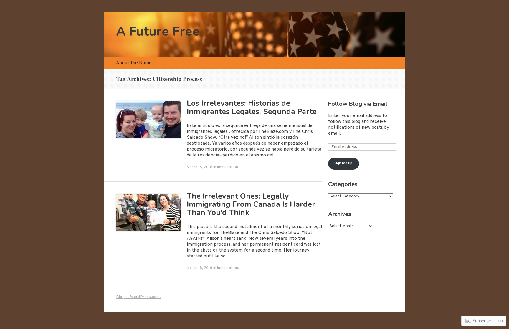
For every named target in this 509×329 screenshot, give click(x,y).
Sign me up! (343, 163)
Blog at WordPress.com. (138, 297)
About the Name (134, 63)
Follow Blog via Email (358, 104)
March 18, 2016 (199, 167)
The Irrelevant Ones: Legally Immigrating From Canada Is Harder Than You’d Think (251, 204)
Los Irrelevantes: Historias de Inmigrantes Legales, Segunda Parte (252, 107)
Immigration (227, 167)
